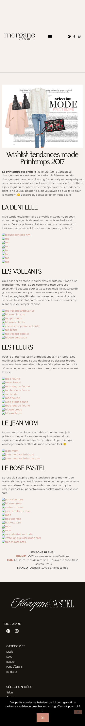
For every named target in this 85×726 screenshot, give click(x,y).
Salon (9, 692)
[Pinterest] (69, 36)
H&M (10, 560)
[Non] (78, 712)
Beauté (10, 661)
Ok (43, 718)
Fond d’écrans (14, 666)
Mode (9, 651)
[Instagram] (79, 36)
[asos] (16, 234)
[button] (50, 36)
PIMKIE (21, 556)
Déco (9, 656)
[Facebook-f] (74, 36)
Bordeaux (11, 671)
